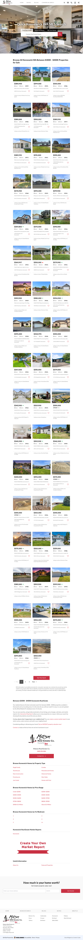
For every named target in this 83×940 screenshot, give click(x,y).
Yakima (30, 920)
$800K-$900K (46, 801)
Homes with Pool (46, 780)
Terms (33, 937)
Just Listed (16, 780)
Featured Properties (47, 865)
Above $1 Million (46, 804)
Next (33, 682)
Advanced (39, 30)
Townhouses (16, 770)
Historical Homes (46, 774)
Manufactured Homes (48, 770)
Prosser (42, 918)
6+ (42, 822)
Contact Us (40, 756)
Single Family (16, 767)
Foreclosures (16, 777)
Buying (29, 2)
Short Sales (45, 777)
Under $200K (17, 791)
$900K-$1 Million (18, 804)
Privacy (37, 937)
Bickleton (42, 920)
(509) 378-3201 (41, 751)
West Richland (67, 918)
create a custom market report (57, 719)
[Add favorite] (29, 91)
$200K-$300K (46, 791)
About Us (15, 865)
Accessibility (28, 937)
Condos (44, 767)
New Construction (18, 774)
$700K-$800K (17, 801)
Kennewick (16, 833)
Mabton (66, 916)
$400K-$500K (46, 795)
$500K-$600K (17, 798)
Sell (51, 30)
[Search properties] (60, 34)
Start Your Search (41, 677)
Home (21, 2)
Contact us (16, 727)
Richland (54, 918)
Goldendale (43, 916)
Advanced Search (25, 911)
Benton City (32, 916)
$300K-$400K (17, 795)
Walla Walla (55, 920)
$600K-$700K (46, 798)
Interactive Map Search (26, 714)
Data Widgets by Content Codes (72, 937)
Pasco (30, 918)
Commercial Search (48, 2)
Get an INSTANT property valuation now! (50, 724)
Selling (36, 2)
